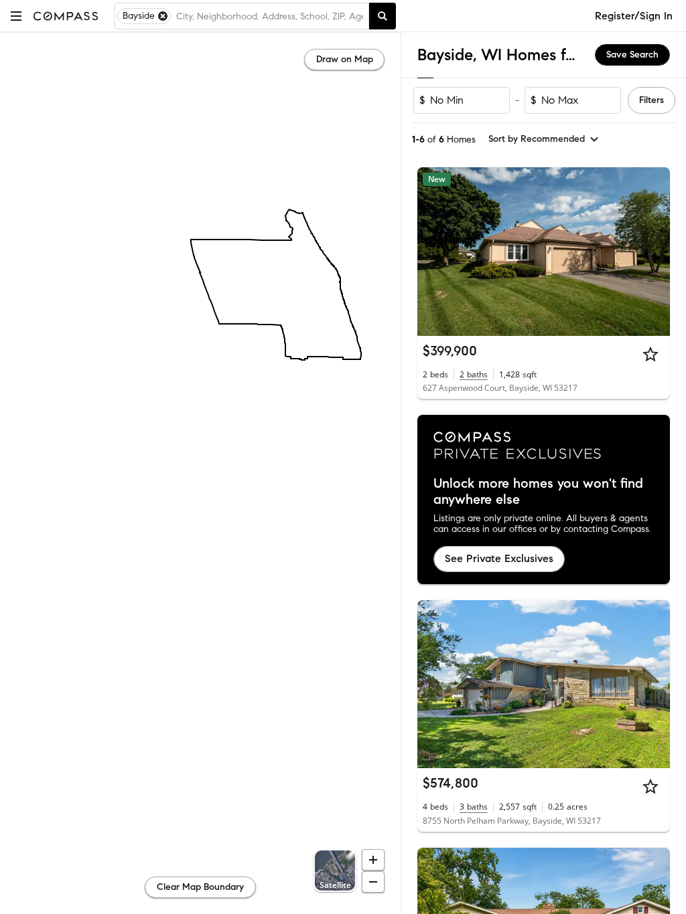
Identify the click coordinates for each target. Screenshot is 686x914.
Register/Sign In (634, 15)
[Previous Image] (433, 251)
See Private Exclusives (499, 558)
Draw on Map (344, 59)
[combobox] (269, 16)
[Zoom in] (373, 860)
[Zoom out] (373, 882)
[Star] (650, 354)
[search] (382, 16)
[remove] (162, 16)
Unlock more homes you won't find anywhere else (538, 492)
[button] (16, 15)
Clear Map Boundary (200, 887)
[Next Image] (654, 251)
